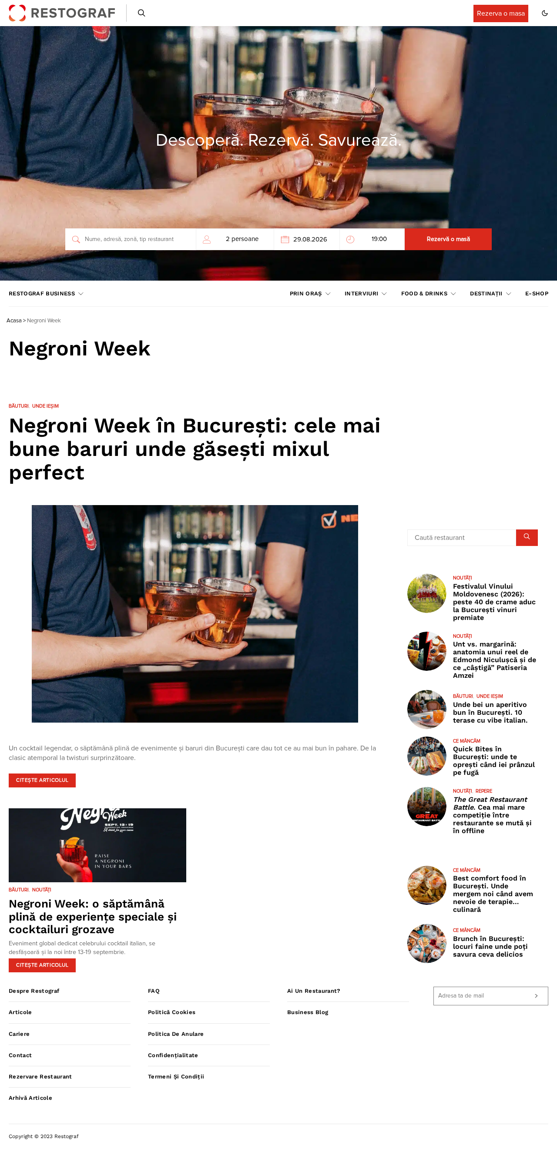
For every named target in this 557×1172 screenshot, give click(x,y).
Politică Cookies (171, 1012)
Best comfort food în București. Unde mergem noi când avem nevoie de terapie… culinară (493, 894)
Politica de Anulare (176, 1034)
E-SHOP (536, 293)
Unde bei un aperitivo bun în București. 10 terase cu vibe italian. (490, 712)
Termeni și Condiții (176, 1076)
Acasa (14, 321)
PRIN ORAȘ (306, 293)
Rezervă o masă (448, 239)
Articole (20, 1012)
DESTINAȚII (486, 293)
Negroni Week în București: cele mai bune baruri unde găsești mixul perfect (195, 449)
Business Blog (307, 1012)
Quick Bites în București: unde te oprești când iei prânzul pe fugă (494, 761)
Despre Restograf (34, 991)
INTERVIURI (361, 293)
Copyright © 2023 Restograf (44, 1136)
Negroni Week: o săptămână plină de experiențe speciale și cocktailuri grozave (93, 916)
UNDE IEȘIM (45, 406)
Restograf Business (42, 293)
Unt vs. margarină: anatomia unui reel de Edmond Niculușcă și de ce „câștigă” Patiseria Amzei (494, 660)
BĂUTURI (19, 406)
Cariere (19, 1034)
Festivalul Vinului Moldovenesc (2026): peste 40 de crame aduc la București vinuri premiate (494, 601)
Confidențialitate (173, 1055)
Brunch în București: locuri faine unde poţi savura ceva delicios (490, 946)
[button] (544, 13)
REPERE (484, 791)
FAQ (154, 991)
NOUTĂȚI (41, 889)
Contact (20, 1055)
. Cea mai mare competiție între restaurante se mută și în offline (492, 814)
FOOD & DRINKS (424, 293)
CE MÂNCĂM (466, 740)
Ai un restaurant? (314, 991)
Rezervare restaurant (40, 1076)
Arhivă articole (30, 1098)
